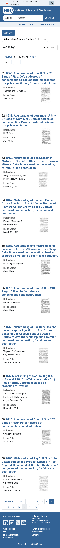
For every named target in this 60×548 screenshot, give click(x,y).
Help (32, 24)
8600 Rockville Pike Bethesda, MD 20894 (41, 521)
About (21, 24)
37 (29, 507)
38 (35, 507)
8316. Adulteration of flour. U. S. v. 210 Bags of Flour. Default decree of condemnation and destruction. (28, 291)
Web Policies (9, 529)
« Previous (7, 56)
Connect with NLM (11, 516)
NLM (20, 544)
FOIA (5, 532)
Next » (33, 56)
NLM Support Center (41, 529)
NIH (25, 544)
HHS (31, 544)
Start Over (8, 32)
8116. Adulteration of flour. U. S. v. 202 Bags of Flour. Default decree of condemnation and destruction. (28, 423)
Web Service (47, 24)
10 (18, 62)
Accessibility (37, 532)
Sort (6, 62)
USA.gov (38, 544)
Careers (35, 535)
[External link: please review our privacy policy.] (5, 522)
